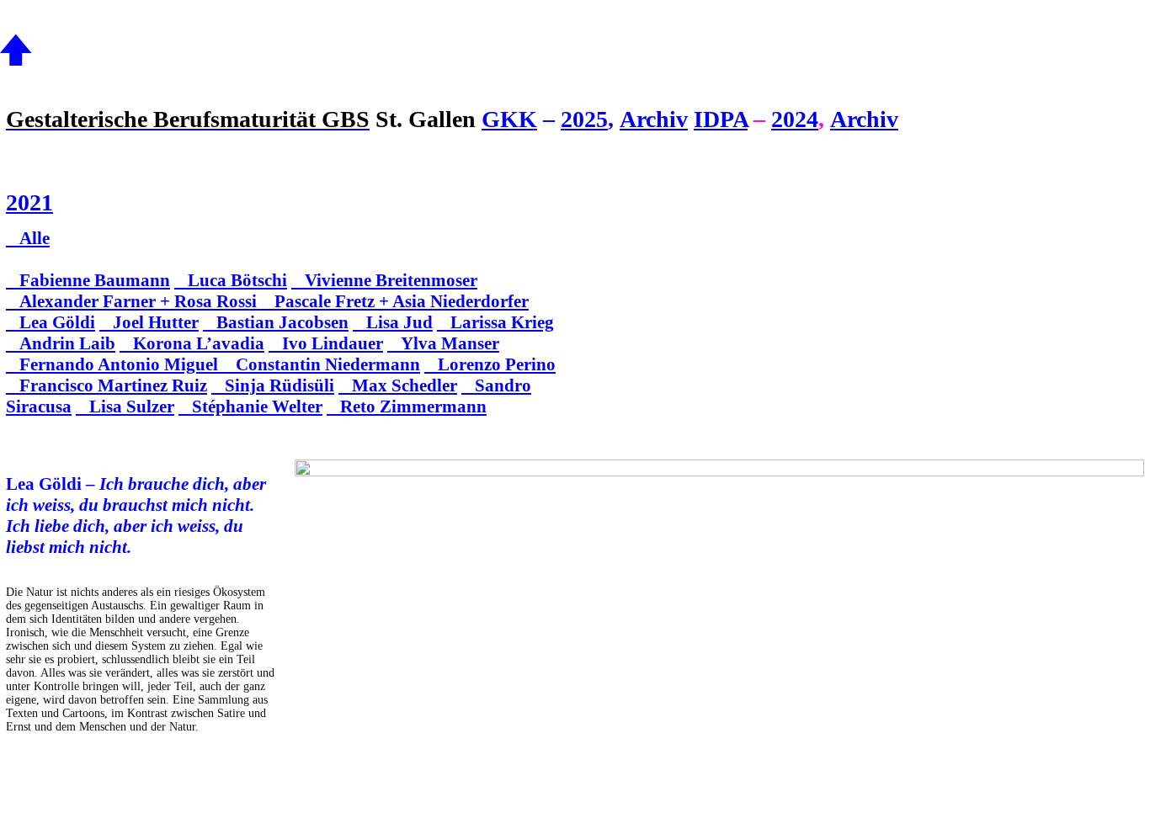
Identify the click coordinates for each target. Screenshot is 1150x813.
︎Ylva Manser (443, 343)
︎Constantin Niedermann (321, 364)
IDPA (721, 119)
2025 (584, 119)
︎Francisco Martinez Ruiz (106, 385)
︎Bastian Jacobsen (276, 322)
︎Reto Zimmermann (407, 406)
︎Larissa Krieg (495, 322)
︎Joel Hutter (149, 322)
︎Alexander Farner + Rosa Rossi (133, 301)
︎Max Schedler (397, 385)
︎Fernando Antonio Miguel (114, 364)
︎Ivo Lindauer (326, 343)
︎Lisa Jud (393, 322)
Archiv (654, 119)
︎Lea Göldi (50, 322)
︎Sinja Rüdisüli (272, 385)
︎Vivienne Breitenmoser (384, 280)
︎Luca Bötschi (230, 280)
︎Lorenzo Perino (490, 364)
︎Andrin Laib (60, 343)
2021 (29, 202)
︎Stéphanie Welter (250, 406)
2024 (794, 119)
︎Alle (28, 238)
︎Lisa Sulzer (125, 406)
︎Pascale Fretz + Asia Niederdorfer (395, 301)
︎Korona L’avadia (192, 343)
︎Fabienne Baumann (88, 280)
